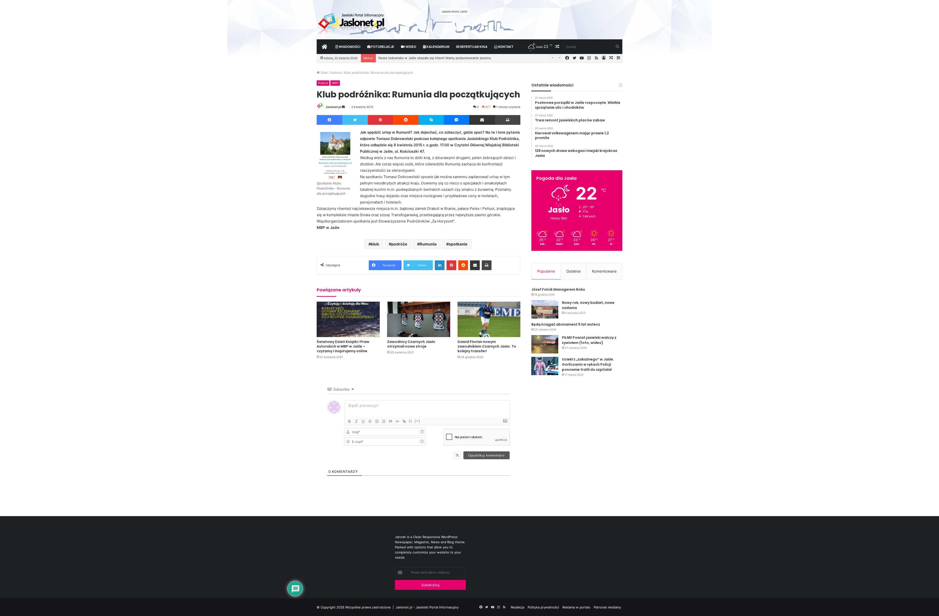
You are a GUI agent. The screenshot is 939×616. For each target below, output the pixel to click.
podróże (399, 244)
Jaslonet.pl (333, 107)
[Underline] (363, 421)
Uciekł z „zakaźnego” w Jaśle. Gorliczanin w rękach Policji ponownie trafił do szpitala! (588, 364)
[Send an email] (343, 107)
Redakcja (517, 607)
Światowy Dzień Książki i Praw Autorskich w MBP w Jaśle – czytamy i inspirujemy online (343, 346)
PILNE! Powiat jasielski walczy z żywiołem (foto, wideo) (589, 340)
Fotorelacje (382, 47)
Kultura (336, 72)
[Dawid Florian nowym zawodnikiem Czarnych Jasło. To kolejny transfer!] (489, 319)
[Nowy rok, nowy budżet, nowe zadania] (544, 309)
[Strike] (370, 421)
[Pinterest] (380, 120)
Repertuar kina (473, 47)
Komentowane (604, 271)
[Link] (404, 421)
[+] (417, 421)
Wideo (410, 47)
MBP (335, 83)
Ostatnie (573, 271)
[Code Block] (397, 421)
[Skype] (431, 120)
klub (375, 244)
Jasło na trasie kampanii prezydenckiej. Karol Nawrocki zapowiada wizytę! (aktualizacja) (444, 59)
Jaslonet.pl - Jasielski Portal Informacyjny (427, 607)
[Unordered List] (383, 421)
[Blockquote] (390, 421)
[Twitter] (355, 120)
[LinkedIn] (440, 265)
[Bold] (349, 421)
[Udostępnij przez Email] (482, 120)
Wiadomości (349, 47)
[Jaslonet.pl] (352, 22)
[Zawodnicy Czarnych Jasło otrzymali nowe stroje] (418, 319)
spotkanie (458, 244)
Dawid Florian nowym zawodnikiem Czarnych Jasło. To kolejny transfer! (487, 346)
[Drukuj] (507, 120)
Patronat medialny (607, 607)
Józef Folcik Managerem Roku (558, 289)
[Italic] (356, 421)
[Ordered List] (376, 421)
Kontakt (505, 47)
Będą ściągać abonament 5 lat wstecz (565, 324)
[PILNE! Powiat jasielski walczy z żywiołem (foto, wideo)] (544, 344)
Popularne (546, 271)
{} (410, 421)
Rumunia (428, 244)
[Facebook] (329, 120)
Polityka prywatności (543, 607)
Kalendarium (437, 47)
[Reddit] (406, 120)
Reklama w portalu (576, 607)
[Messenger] (457, 120)
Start (324, 72)
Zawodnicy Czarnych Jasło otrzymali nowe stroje (411, 344)
